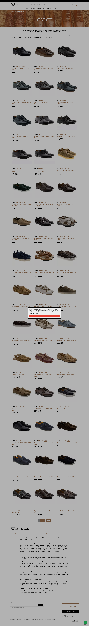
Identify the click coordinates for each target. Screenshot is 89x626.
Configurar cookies (34, 313)
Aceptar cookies (33, 316)
